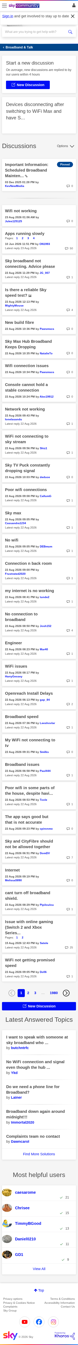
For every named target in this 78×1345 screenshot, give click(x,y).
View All (39, 1269)
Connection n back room (28, 563)
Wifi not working (21, 211)
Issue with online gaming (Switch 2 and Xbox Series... (29, 927)
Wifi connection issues (27, 366)
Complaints (10, 1306)
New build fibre (19, 322)
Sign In (73, 6)
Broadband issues (22, 764)
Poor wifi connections (26, 489)
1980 (54, 993)
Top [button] (41, 1290)
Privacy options (12, 1298)
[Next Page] (66, 993)
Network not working (25, 409)
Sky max (13, 513)
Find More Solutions (39, 1154)
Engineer (13, 643)
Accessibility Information (59, 1302)
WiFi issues (16, 666)
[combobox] (35, 32)
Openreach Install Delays (29, 693)
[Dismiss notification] (73, 16)
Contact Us (68, 1306)
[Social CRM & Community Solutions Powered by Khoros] (65, 1336)
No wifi (11, 540)
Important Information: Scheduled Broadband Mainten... (26, 170)
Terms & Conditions (62, 1298)
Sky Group (10, 1310)
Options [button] (62, 146)
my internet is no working (29, 590)
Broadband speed (21, 716)
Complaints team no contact (33, 1136)
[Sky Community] (24, 6)
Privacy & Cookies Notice (19, 1302)
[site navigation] (4, 6)
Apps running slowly (24, 233)
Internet (12, 870)
